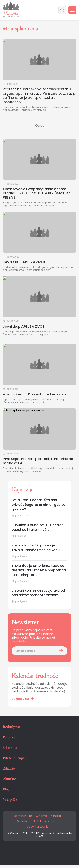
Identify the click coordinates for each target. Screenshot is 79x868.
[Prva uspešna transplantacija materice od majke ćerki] (39, 429)
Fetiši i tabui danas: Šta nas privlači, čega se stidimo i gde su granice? (38, 505)
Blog (6, 789)
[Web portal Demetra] (11, 10)
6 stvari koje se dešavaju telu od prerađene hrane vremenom (38, 592)
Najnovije (22, 490)
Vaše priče (10, 799)
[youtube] (34, 851)
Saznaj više (20, 699)
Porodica (9, 737)
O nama (41, 815)
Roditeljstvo (11, 726)
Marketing (23, 821)
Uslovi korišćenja (38, 826)
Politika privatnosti (46, 821)
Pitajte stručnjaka (14, 758)
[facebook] (25, 851)
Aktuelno (9, 778)
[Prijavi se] (61, 650)
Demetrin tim (23, 815)
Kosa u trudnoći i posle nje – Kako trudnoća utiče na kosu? (36, 547)
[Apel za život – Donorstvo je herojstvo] (39, 364)
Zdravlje (8, 768)
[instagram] (44, 851)
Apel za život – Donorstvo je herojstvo (34, 394)
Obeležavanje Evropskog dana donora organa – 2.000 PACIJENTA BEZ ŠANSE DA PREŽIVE (37, 193)
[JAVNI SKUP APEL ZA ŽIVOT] (39, 232)
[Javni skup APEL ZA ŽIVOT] (39, 296)
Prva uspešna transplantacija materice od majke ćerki (38, 461)
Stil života (10, 747)
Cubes (39, 836)
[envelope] (53, 851)
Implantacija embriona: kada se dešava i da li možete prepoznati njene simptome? (39, 570)
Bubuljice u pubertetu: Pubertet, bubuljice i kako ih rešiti (37, 527)
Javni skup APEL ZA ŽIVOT (23, 326)
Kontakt (56, 815)
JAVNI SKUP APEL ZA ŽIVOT (24, 262)
